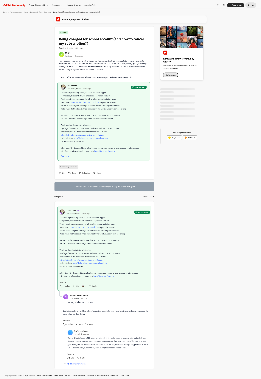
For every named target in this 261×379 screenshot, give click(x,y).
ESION (67, 53)
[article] (104, 248)
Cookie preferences (78, 375)
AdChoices (125, 375)
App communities (16, 12)
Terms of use (58, 375)
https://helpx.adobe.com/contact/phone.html (91, 138)
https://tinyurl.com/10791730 (104, 151)
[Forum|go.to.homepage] (14, 5)
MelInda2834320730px (78, 295)
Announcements (58, 5)
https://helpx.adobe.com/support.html (84, 102)
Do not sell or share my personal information (102, 375)
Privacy (67, 375)
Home (5, 12)
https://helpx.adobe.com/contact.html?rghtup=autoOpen (82, 135)
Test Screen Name (81, 331)
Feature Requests (73, 5)
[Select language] (224, 5)
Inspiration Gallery (90, 5)
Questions (47, 12)
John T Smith (72, 85)
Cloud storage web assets (68, 167)
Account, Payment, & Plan (32, 12)
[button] (235, 5)
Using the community (44, 375)
